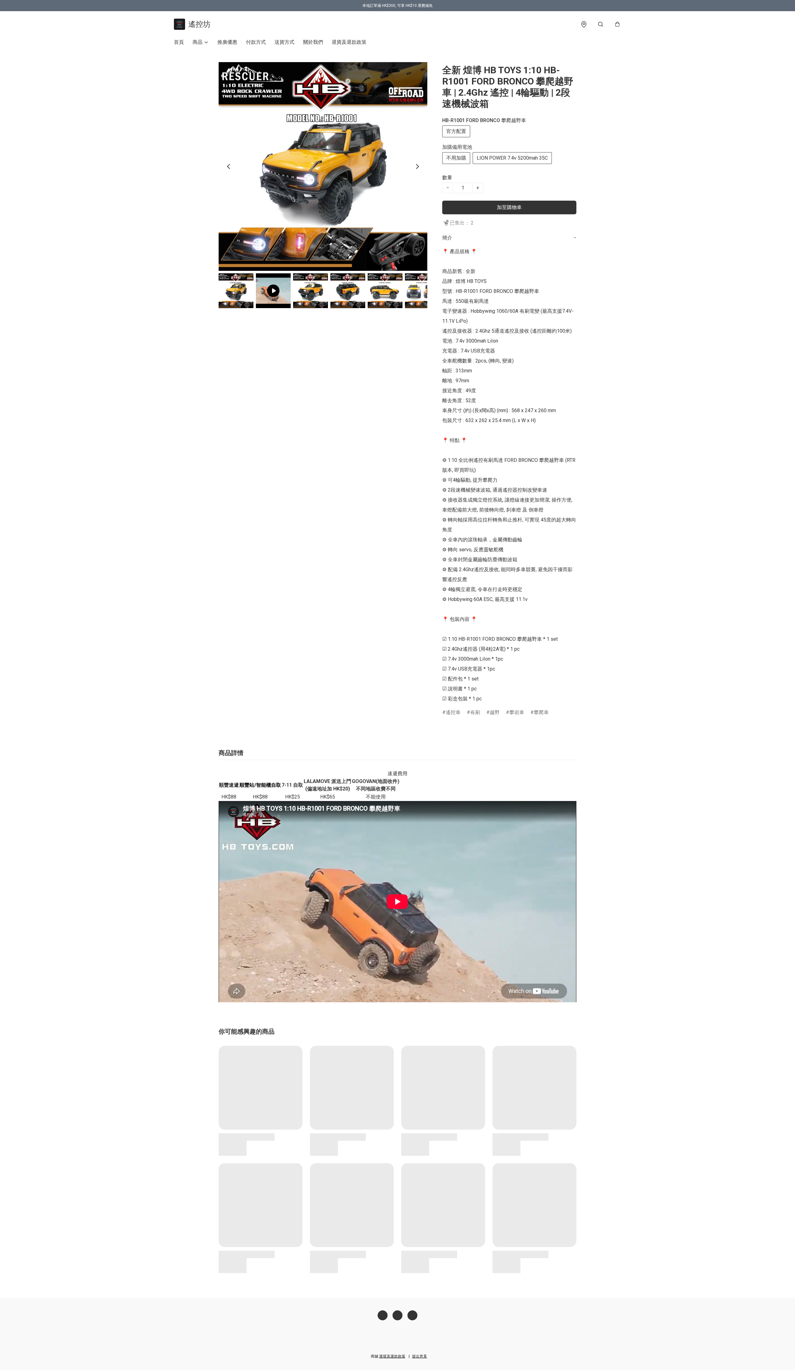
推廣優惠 (227, 42)
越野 (495, 712)
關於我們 (313, 42)
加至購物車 (509, 207)
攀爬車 (541, 712)
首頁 (179, 42)
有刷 (475, 712)
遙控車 (453, 712)
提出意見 (419, 1356)
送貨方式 (284, 42)
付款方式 (256, 42)
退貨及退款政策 (349, 42)
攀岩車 (516, 712)
